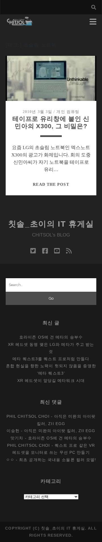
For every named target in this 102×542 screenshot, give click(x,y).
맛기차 (16, 438)
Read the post (51, 184)
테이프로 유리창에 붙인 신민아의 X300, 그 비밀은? (51, 122)
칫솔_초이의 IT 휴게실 (51, 224)
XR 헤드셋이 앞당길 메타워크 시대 (51, 380)
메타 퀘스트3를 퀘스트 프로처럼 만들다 (50, 359)
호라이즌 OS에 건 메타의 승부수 (51, 337)
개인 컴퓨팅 (67, 112)
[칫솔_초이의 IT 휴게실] (20, 23)
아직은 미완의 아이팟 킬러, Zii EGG (59, 430)
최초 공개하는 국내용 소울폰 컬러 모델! (57, 459)
